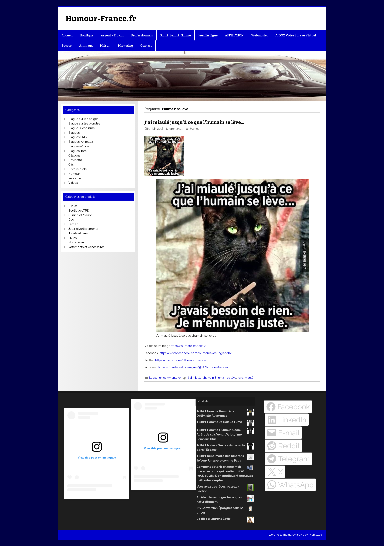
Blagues (74, 132)
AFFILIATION (234, 35)
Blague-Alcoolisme (81, 128)
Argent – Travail (112, 35)
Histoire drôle (77, 169)
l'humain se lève (225, 377)
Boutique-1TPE (78, 210)
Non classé (76, 242)
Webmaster (259, 35)
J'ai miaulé (194, 377)
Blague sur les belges (83, 119)
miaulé (248, 377)
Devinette (75, 160)
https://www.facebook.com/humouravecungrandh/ (195, 353)
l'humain (208, 377)
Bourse (67, 45)
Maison (105, 45)
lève (240, 377)
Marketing (125, 45)
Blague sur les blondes (84, 123)
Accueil (67, 35)
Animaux (86, 45)
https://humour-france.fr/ (188, 346)
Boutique (86, 35)
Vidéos (73, 183)
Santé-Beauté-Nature (175, 35)
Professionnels (142, 35)
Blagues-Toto (77, 151)
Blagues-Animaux (80, 142)
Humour (195, 128)
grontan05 (176, 128)
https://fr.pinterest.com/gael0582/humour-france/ (193, 367)
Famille (73, 224)
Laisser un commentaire (165, 377)
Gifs (71, 164)
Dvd (71, 219)
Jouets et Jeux (78, 233)
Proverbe (74, 178)
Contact (146, 45)
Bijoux (72, 206)
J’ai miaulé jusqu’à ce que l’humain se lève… (194, 122)
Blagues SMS (77, 137)
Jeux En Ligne (208, 35)
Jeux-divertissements (83, 229)
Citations (74, 155)
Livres (72, 238)
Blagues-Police (78, 146)
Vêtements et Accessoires (86, 247)
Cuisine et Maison (80, 215)
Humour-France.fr (101, 18)
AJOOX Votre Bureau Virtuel (295, 35)
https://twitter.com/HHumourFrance (180, 360)
